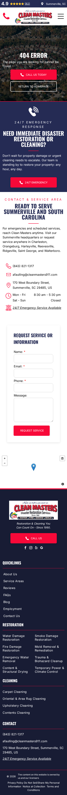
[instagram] (30, 548)
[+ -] (33, 471)
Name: (18, 352)
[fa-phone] (6, 19)
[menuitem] (33, 574)
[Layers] (62, 458)
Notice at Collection (34, 786)
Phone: (18, 381)
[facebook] (25, 548)
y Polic (18, 782)
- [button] (4, 463)
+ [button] (4, 458)
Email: (18, 366)
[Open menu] (61, 16)
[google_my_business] (41, 548)
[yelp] (36, 548)
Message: (20, 395)
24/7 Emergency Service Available (37, 308)
